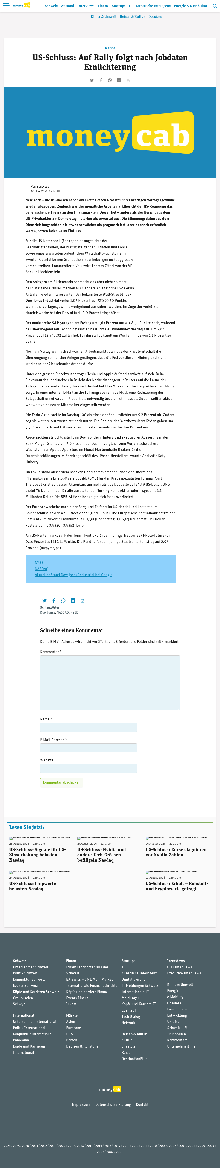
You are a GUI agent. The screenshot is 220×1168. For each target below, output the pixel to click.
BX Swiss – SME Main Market (89, 980)
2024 (25, 1146)
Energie (173, 991)
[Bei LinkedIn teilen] (119, 80)
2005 (201, 1146)
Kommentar (50, 652)
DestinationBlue (134, 1059)
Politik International (29, 1028)
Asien (70, 1022)
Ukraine (173, 1022)
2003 (100, 1152)
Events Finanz (77, 998)
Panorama (21, 1040)
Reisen (127, 1053)
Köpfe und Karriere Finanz (87, 992)
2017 (89, 1146)
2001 (119, 1152)
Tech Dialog (131, 1017)
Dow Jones (47, 612)
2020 (61, 1146)
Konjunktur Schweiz (29, 980)
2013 (126, 1146)
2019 (71, 1146)
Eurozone (73, 1028)
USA (69, 1034)
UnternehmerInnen (182, 1047)
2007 (182, 1146)
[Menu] (6, 6)
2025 (16, 1146)
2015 (108, 1146)
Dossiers (155, 17)
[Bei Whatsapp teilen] (110, 80)
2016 (98, 1146)
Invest (71, 1004)
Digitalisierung (133, 980)
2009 (163, 1146)
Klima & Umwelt (103, 17)
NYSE (39, 563)
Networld (129, 1023)
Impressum (81, 1105)
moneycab (42, 186)
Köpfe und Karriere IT (139, 1004)
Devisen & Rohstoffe (82, 1047)
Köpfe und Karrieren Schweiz (36, 992)
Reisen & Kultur (132, 17)
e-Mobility (175, 997)
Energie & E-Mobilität (190, 6)
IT (130, 6)
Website (46, 760)
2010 (153, 1146)
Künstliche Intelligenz (153, 6)
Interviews (86, 6)
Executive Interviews (184, 973)
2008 (172, 1146)
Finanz (103, 6)
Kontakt (142, 1105)
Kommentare (177, 1040)
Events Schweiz (25, 986)
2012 (135, 1146)
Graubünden (23, 998)
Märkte (110, 48)
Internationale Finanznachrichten (92, 986)
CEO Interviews (179, 967)
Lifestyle (129, 1047)
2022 (43, 1146)
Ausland (67, 6)
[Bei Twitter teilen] (92, 80)
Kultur (127, 1040)
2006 (191, 1146)
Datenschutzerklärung (113, 1105)
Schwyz (19, 1004)
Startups (118, 6)
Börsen (71, 1040)
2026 (7, 1146)
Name (46, 719)
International (23, 1016)
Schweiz (51, 6)
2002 (110, 1152)
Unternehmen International (34, 1022)
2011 (144, 1146)
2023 (34, 1146)
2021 (52, 1146)
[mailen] (128, 80)
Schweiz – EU (178, 1028)
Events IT (129, 1011)
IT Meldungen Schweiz (140, 986)
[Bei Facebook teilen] (101, 80)
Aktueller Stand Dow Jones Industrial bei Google (73, 575)
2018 (80, 1146)
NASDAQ (42, 569)
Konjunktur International (33, 1034)
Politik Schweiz (25, 973)
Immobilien (176, 1034)
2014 (117, 1146)
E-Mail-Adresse (53, 740)
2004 (210, 1146)
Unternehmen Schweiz (31, 967)
